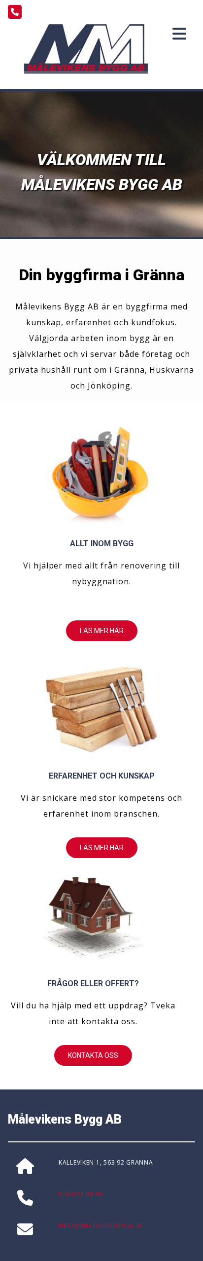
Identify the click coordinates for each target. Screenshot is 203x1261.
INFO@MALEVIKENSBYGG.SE (101, 1225)
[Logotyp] (86, 49)
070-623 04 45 (80, 1194)
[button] (101, 630)
